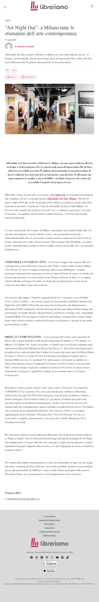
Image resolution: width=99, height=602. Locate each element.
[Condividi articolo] (7, 70)
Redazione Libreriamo (25, 46)
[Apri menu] (92, 6)
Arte (7, 20)
